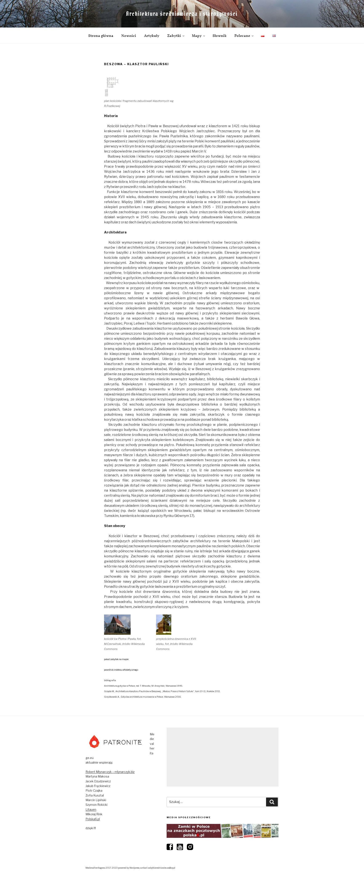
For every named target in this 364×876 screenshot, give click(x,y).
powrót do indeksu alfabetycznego (121, 669)
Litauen (91, 809)
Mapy (197, 35)
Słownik (219, 35)
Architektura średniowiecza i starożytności (182, 14)
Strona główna (100, 35)
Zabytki (174, 35)
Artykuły (151, 35)
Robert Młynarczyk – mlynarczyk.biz (110, 772)
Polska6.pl (93, 819)
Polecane (242, 35)
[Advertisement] (222, 757)
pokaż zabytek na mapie (116, 659)
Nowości (128, 35)
